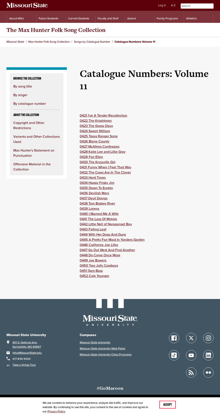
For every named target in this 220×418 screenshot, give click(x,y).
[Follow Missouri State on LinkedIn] (208, 355)
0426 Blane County (94, 141)
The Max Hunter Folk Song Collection (55, 30)
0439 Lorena (89, 208)
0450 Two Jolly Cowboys (99, 265)
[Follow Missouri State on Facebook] (174, 338)
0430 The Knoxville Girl (97, 162)
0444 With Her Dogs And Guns (103, 234)
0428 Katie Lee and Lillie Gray (102, 151)
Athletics (191, 18)
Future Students (48, 18)
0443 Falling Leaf (93, 229)
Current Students (78, 18)
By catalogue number (29, 103)
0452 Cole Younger (94, 275)
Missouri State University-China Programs (105, 354)
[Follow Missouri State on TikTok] (174, 355)
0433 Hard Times (93, 177)
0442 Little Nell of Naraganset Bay (106, 224)
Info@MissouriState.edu (27, 353)
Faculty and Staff (108, 18)
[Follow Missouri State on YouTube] (191, 355)
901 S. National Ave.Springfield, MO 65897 (26, 344)
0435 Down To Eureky (96, 187)
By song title (22, 86)
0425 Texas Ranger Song (99, 136)
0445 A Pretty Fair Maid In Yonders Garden (112, 239)
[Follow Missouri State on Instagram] (208, 338)
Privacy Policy (56, 411)
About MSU (16, 18)
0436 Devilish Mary (94, 193)
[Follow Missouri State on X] (191, 338)
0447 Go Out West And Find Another (107, 249)
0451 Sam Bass (91, 270)
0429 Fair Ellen (91, 156)
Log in (162, 5)
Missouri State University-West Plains (102, 348)
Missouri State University (95, 342)
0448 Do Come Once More (100, 255)
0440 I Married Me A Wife (99, 213)
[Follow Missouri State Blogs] (191, 372)
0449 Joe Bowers (93, 260)
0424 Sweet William (95, 130)
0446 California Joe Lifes (99, 244)
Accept (167, 405)
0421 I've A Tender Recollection (103, 115)
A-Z (173, 5)
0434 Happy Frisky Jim (97, 182)
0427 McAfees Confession (99, 146)
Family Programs (167, 18)
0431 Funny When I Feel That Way (105, 167)
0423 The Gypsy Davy (96, 125)
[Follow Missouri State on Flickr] (208, 372)
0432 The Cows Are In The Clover (105, 172)
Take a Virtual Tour (24, 365)
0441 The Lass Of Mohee (98, 218)
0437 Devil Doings (93, 198)
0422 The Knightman (96, 120)
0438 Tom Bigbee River (97, 203)
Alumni (131, 18)
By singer (20, 94)
